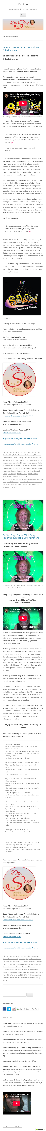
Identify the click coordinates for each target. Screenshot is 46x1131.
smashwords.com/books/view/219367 (18, 416)
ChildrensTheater (8, 970)
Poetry (26, 961)
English (28, 959)
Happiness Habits (8, 460)
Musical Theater (8, 466)
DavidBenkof (7, 476)
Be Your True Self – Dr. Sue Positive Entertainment (21, 49)
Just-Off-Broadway (13, 482)
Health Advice (19, 460)
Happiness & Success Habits (33, 458)
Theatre (19, 471)
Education (37, 455)
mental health (17, 463)
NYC (25, 975)
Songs (40, 468)
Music (39, 463)
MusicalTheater (17, 972)
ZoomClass (35, 484)
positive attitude (30, 466)
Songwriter (6, 471)
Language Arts (7, 463)
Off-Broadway (29, 482)
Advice (5, 474)
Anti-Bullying (12, 474)
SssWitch (14, 484)
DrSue (25, 476)
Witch (23, 978)
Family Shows (26, 479)
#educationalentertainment (12, 967)
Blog (18, 474)
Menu (23, 15)
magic (22, 482)
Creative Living (7, 455)
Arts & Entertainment (26, 452)
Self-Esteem (6, 484)
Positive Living (18, 468)
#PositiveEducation (28, 967)
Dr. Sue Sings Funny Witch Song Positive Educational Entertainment (21, 536)
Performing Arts (19, 466)
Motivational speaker (30, 463)
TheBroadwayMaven (24, 484)
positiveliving (38, 482)
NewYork (11, 975)
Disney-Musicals (17, 476)
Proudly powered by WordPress (12, 1127)
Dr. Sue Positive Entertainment (23, 455)
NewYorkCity (19, 975)
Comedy (36, 452)
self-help (34, 468)
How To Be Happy (31, 460)
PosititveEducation (34, 975)
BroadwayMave (33, 474)
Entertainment (7, 458)
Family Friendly (18, 458)
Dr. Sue (23, 4)
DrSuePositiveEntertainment (12, 479)
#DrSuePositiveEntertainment (30, 964)
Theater (13, 471)
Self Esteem (27, 468)
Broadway (23, 474)
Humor (40, 460)
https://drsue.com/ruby (12, 433)
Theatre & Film (27, 471)
